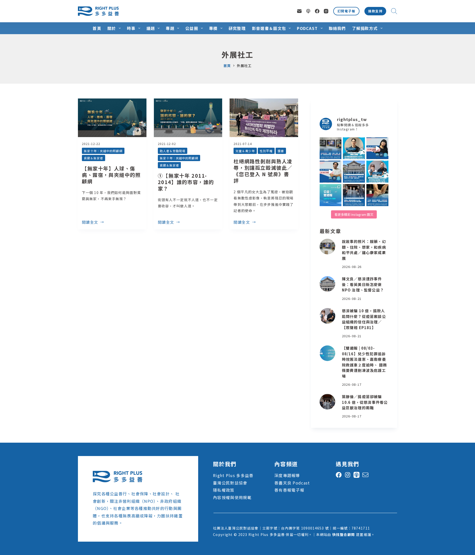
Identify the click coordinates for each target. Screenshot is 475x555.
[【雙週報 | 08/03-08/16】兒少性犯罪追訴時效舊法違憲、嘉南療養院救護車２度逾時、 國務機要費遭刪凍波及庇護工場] (327, 353)
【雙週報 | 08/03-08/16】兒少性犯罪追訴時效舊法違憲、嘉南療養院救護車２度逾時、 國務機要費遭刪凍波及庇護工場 (364, 362)
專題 (170, 28)
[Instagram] (326, 11)
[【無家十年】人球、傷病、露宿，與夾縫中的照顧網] (112, 117)
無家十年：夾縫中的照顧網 (103, 151)
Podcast (307, 28)
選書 (281, 151)
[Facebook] (317, 11)
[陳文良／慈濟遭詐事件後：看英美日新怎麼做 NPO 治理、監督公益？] (327, 284)
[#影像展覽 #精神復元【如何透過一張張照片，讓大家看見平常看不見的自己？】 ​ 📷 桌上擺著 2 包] (331, 148)
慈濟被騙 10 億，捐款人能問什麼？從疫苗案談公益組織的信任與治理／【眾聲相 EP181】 (364, 319)
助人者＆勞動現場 (173, 151)
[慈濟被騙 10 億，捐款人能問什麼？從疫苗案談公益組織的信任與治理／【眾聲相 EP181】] (327, 316)
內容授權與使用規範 (232, 497)
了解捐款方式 (365, 28)
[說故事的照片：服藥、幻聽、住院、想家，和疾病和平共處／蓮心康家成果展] (327, 246)
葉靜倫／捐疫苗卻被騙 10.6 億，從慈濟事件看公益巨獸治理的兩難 (365, 402)
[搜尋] (394, 11)
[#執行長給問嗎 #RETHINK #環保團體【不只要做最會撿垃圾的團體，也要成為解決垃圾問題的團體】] (354, 148)
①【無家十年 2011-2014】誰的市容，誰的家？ (186, 182)
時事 (131, 28)
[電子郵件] (299, 11)
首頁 (97, 28)
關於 (111, 28)
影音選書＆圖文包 (269, 28)
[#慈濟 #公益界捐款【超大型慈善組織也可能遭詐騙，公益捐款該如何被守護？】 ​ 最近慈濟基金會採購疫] (354, 195)
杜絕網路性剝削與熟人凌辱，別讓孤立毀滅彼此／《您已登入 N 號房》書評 (263, 171)
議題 (150, 28)
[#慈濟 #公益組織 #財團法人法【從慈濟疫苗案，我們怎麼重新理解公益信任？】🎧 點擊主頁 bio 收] (377, 172)
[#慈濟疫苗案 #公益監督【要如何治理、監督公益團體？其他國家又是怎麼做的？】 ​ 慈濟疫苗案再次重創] (354, 172)
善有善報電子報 (289, 490)
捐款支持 (375, 11)
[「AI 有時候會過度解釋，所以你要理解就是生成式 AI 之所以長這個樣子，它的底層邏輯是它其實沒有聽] (377, 148)
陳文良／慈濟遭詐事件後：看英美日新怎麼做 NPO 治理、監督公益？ (363, 284)
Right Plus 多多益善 (233, 475)
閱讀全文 (90, 222)
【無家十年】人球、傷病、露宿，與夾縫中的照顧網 (111, 175)
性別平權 (266, 151)
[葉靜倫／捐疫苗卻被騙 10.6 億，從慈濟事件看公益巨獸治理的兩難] (327, 402)
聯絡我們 (337, 28)
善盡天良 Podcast (292, 483)
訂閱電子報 (346, 11)
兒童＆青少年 (245, 151)
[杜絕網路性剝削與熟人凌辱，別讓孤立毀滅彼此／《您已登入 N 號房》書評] (264, 117)
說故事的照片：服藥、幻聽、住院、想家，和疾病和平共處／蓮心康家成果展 (364, 250)
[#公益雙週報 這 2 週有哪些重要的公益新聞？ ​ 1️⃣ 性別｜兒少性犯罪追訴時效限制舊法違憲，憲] (331, 195)
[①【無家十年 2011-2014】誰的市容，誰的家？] (188, 117)
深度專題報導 (287, 475)
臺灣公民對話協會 (230, 483)
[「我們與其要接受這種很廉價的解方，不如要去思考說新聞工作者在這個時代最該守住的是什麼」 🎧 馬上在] (331, 172)
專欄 (213, 28)
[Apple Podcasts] (308, 11)
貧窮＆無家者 (93, 158)
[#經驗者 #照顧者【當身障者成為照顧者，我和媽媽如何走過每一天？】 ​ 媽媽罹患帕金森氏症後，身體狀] (377, 195)
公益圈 (191, 28)
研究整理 (237, 28)
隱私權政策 (223, 490)
